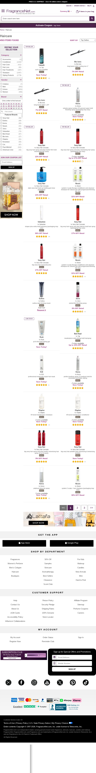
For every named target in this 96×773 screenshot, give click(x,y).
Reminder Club (48, 641)
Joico (78, 301)
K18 (42, 374)
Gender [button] (4, 80)
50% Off (48, 559)
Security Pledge (48, 604)
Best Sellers (48, 576)
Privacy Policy (22, 723)
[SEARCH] (91, 18)
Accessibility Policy (15, 617)
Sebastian (43, 224)
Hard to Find (81, 580)
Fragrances (15, 559)
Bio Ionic (78, 64)
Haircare (15, 572)
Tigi (42, 67)
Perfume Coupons (80, 609)
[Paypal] (42, 700)
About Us (15, 609)
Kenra (79, 106)
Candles (80, 568)
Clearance (48, 580)
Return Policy (48, 600)
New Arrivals (81, 572)
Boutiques (15, 576)
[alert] (66, 11)
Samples (48, 563)
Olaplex (42, 412)
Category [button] (5, 55)
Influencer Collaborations (15, 621)
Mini (80, 576)
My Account (15, 637)
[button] (4, 11)
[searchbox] (46, 18)
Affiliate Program (81, 600)
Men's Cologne (15, 568)
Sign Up (11, 167)
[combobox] (48, 18)
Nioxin (79, 186)
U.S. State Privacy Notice (39, 723)
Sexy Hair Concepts (42, 147)
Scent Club (48, 584)
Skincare (48, 568)
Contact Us (15, 604)
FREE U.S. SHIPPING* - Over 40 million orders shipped (48, 2)
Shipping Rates (48, 609)
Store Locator (48, 617)
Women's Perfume (15, 563)
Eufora (42, 301)
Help (89, 6)
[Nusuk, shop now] (11, 197)
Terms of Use (9, 723)
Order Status (79, 6)
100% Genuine (48, 613)
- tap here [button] (48, 25)
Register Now (15, 641)
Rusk (42, 339)
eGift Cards (15, 613)
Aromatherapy (48, 572)
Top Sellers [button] (85, 40)
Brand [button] (3, 97)
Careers (81, 613)
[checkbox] (11, 59)
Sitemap (80, 604)
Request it (41, 310)
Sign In (68, 6)
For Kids (80, 559)
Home (2, 30)
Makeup (81, 563)
